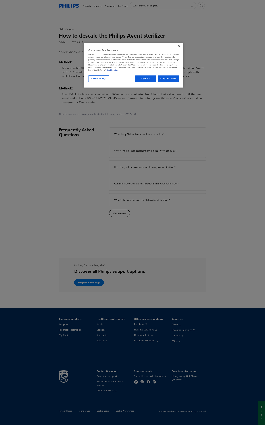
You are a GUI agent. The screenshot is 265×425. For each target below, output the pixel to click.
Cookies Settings (98, 78)
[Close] (179, 46)
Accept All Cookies (168, 78)
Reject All (145, 78)
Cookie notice (112, 70)
